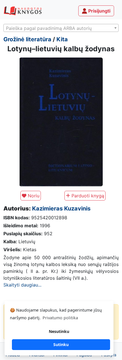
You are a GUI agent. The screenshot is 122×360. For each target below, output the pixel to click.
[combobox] (61, 28)
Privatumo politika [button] (60, 317)
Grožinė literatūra (27, 39)
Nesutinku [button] (59, 331)
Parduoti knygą (87, 196)
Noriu (32, 196)
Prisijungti (98, 11)
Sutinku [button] (61, 344)
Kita (62, 39)
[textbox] (61, 28)
